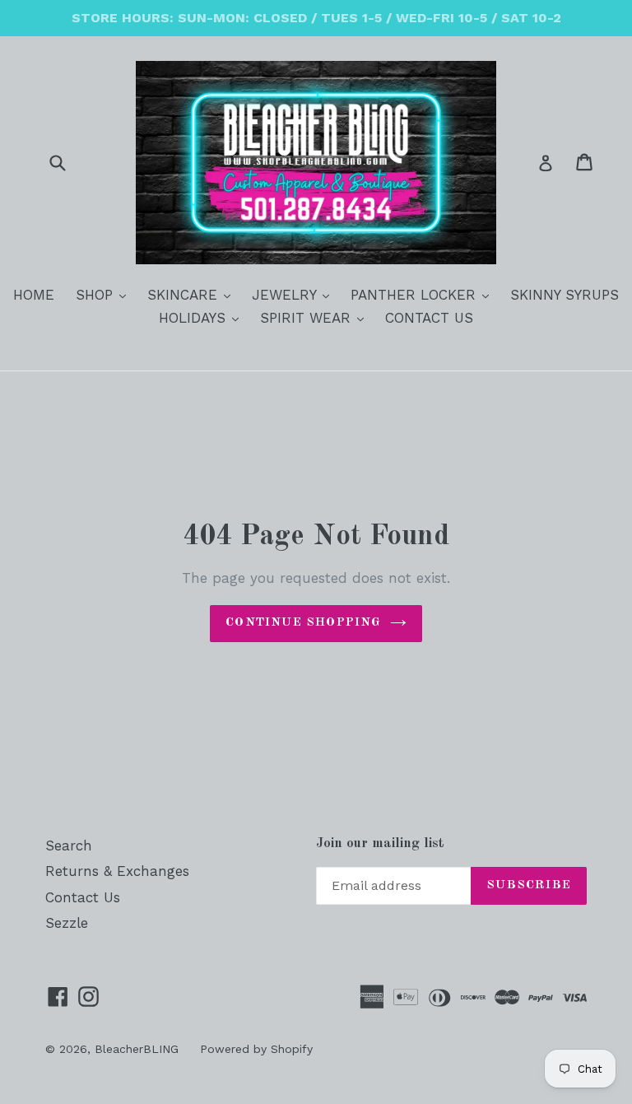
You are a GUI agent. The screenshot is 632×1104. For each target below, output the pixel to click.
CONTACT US (429, 318)
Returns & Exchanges (117, 871)
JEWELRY (294, 294)
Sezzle (66, 923)
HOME (33, 294)
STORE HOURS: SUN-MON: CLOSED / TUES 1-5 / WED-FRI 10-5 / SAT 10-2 (316, 18)
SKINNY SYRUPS (564, 294)
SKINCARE (193, 294)
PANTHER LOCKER (424, 294)
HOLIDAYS (203, 317)
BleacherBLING (137, 1048)
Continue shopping (303, 623)
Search (68, 845)
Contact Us (82, 897)
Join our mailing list (380, 843)
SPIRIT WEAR (316, 317)
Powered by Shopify (256, 1048)
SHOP (105, 294)
